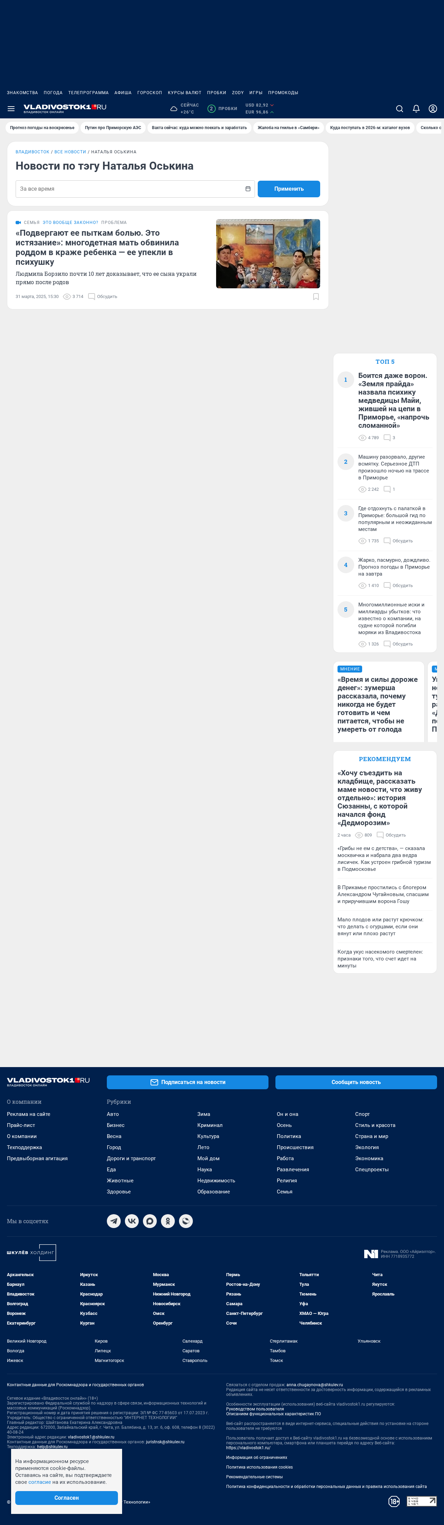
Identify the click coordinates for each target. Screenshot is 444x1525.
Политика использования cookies (259, 1467)
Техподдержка (24, 1147)
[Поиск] (399, 108)
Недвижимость (216, 1180)
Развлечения (293, 1169)
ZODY (238, 92)
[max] (150, 1221)
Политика (289, 1136)
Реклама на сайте (28, 1114)
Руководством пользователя (255, 1409)
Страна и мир (371, 1136)
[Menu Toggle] (11, 108)
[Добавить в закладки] (316, 296)
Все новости (70, 152)
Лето (203, 1147)
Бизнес (116, 1125)
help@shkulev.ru (52, 1446)
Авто (113, 1114)
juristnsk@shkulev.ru (165, 1442)
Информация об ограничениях (256, 1457)
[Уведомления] (416, 108)
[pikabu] (186, 1221)
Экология (367, 1147)
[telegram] (114, 1221)
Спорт (362, 1114)
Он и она (287, 1114)
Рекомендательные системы (254, 1476)
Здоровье (119, 1192)
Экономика (369, 1158)
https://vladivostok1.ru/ (248, 1447)
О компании (22, 1136)
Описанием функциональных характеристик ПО (273, 1413)
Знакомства (22, 92)
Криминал (210, 1125)
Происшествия (295, 1147)
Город (114, 1147)
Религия (287, 1180)
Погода (53, 92)
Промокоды (283, 92)
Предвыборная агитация (37, 1158)
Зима (203, 1114)
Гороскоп (149, 92)
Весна (114, 1136)
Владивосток (33, 152)
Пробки (217, 92)
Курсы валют (185, 92)
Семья (284, 1192)
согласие (39, 1482)
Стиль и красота (375, 1125)
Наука (204, 1169)
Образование (213, 1192)
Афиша (123, 92)
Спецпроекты (372, 1169)
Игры (256, 92)
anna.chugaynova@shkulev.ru (315, 1384)
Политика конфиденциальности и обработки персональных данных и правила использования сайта (326, 1486)
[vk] (132, 1221)
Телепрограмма (88, 92)
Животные (120, 1180)
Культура (208, 1136)
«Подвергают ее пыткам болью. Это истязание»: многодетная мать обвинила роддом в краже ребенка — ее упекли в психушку (97, 247)
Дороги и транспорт (131, 1158)
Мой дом (208, 1158)
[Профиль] (433, 108)
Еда (111, 1169)
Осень (284, 1125)
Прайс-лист (21, 1125)
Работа (285, 1158)
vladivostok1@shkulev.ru (91, 1437)
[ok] (168, 1221)
